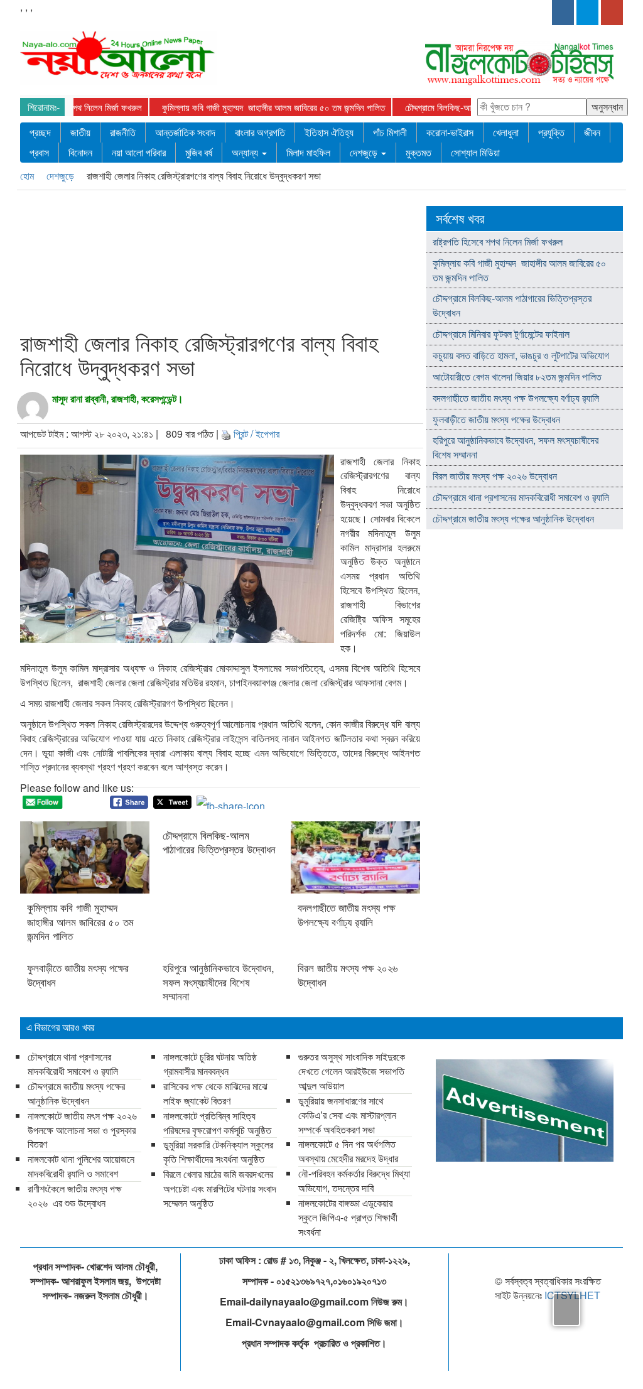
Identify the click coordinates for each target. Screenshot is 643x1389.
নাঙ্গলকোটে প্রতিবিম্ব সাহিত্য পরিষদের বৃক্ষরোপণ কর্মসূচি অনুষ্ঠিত (217, 1122)
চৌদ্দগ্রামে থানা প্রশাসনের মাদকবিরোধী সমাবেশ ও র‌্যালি (521, 497)
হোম (28, 175)
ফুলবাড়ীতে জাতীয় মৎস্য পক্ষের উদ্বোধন (78, 974)
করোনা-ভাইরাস (449, 132)
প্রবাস (39, 152)
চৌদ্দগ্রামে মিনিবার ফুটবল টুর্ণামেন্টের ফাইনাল (501, 334)
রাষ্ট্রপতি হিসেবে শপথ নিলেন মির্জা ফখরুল (80, 107)
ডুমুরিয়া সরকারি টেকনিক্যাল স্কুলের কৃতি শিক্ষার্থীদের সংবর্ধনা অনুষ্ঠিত (218, 1151)
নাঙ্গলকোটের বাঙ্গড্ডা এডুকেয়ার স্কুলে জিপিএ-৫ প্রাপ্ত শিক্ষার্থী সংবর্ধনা (347, 1217)
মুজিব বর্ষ (198, 152)
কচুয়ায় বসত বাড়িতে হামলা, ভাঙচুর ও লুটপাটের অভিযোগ (521, 355)
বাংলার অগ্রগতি (260, 132)
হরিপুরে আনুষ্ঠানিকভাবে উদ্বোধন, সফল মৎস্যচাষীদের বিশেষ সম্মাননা (218, 981)
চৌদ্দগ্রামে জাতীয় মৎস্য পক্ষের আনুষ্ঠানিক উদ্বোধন (513, 518)
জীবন (592, 132)
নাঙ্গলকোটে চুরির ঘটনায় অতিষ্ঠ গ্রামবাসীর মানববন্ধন (210, 1063)
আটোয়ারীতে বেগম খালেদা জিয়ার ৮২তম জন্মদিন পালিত (517, 376)
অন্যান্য (246, 152)
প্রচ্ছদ (40, 132)
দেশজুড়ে (365, 152)
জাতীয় (80, 132)
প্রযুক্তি (551, 132)
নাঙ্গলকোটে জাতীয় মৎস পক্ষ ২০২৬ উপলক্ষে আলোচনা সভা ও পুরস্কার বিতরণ (82, 1130)
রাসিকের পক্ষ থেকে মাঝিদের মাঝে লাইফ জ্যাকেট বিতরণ (215, 1093)
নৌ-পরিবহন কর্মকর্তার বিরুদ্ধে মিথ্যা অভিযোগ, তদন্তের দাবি (354, 1180)
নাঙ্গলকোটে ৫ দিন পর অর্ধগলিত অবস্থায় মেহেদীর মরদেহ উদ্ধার (348, 1151)
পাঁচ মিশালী (390, 132)
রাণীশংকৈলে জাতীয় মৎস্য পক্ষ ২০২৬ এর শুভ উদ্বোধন (75, 1195)
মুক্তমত (418, 152)
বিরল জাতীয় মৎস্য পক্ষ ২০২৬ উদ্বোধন (347, 974)
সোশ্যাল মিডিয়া (475, 152)
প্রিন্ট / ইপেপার (256, 433)
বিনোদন (80, 152)
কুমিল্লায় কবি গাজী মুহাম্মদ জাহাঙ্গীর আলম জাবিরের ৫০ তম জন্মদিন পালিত (273, 107)
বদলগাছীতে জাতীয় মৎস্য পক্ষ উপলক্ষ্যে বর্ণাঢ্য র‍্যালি (346, 914)
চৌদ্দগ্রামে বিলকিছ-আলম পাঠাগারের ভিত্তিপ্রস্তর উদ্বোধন (219, 842)
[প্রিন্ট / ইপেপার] (226, 433)
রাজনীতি (123, 132)
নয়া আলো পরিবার (139, 152)
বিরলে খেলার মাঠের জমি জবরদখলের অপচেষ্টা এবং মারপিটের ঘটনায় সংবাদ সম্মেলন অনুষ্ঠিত (219, 1188)
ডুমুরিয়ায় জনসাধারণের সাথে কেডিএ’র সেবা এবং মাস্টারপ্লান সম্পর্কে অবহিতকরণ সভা (347, 1115)
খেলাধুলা (506, 132)
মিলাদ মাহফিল (308, 152)
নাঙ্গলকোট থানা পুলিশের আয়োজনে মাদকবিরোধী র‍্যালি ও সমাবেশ (81, 1166)
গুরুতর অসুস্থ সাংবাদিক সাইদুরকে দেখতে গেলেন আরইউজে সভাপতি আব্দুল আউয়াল (351, 1071)
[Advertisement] (258, 263)
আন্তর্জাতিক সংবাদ (185, 132)
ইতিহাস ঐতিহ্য (329, 132)
